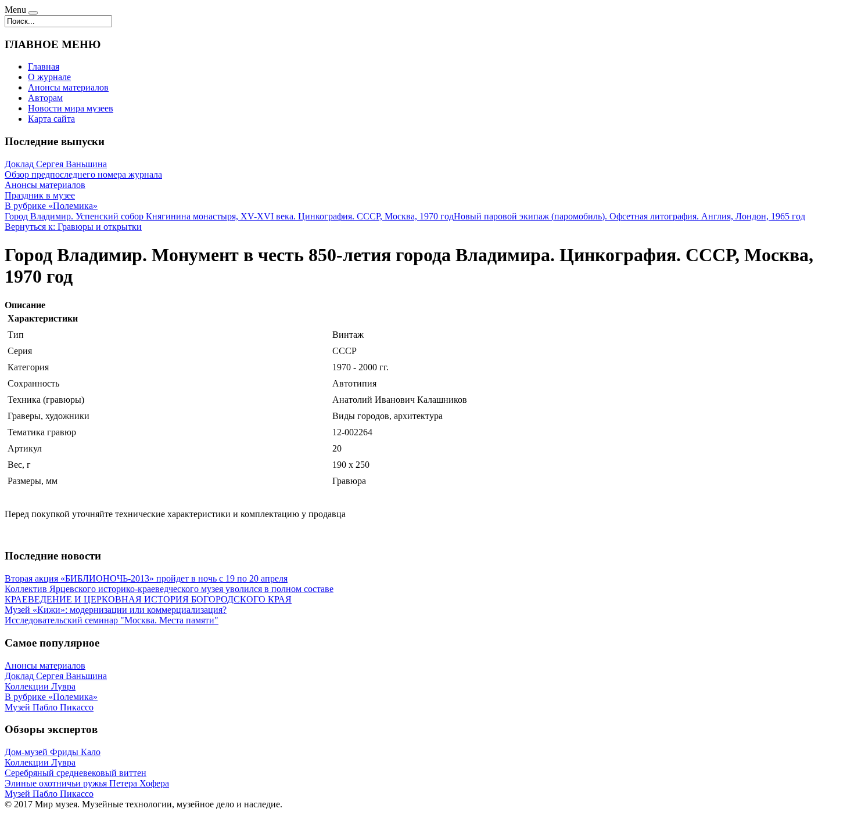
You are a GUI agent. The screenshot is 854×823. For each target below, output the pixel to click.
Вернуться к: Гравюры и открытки (73, 227)
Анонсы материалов (68, 87)
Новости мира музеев (70, 108)
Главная (43, 66)
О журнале (49, 77)
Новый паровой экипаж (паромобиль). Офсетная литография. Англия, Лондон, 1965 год (629, 216)
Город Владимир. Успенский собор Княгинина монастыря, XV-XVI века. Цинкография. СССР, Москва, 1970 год (229, 216)
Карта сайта (51, 119)
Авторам (45, 98)
